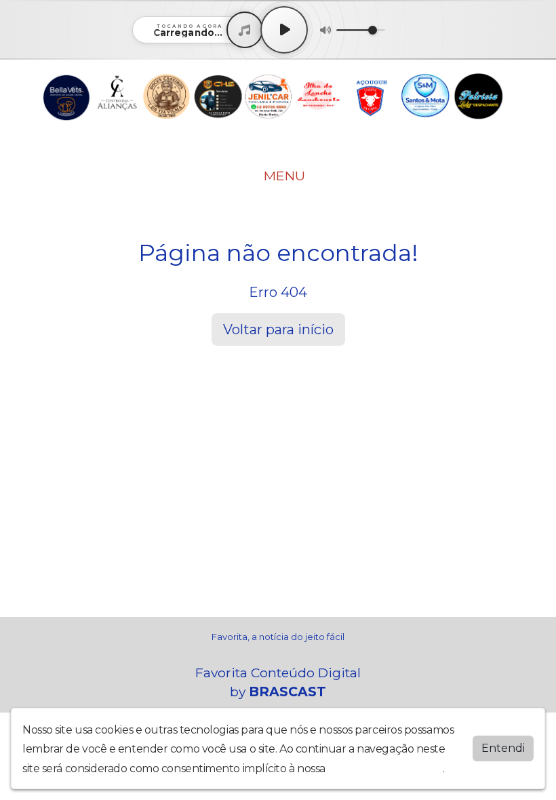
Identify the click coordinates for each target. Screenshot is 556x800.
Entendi (503, 748)
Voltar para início (278, 329)
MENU (282, 175)
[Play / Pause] (284, 30)
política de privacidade (385, 768)
